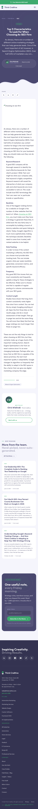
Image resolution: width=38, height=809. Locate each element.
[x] (32, 658)
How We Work (6, 765)
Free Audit (5, 780)
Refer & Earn (6, 784)
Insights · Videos (6, 777)
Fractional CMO (7, 716)
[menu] (35, 7)
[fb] (15, 658)
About (3, 761)
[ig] (9, 658)
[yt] (20, 658)
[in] (4, 658)
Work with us (12, 420)
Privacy (27, 801)
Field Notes (11, 18)
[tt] (26, 658)
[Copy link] (17, 95)
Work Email (11, 609)
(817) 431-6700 (6, 693)
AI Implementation (7, 720)
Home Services (6, 735)
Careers (4, 792)
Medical (4, 742)
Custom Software (7, 712)
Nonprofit (5, 750)
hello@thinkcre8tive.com (9, 691)
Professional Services (8, 754)
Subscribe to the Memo (19, 619)
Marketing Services (7, 704)
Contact (4, 788)
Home (3, 18)
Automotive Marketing (8, 700)
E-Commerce (6, 746)
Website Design (6, 708)
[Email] (13, 95)
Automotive (5, 731)
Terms (32, 801)
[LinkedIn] (8, 95)
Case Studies (6, 769)
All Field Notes (9, 456)
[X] (4, 95)
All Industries (5, 727)
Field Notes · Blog (7, 773)
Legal (3, 738)
